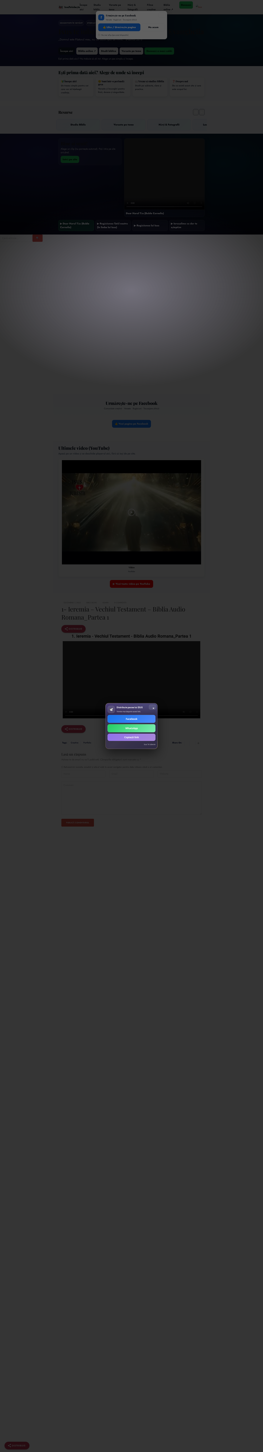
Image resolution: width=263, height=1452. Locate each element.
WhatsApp (131, 728)
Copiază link (131, 737)
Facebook (131, 719)
